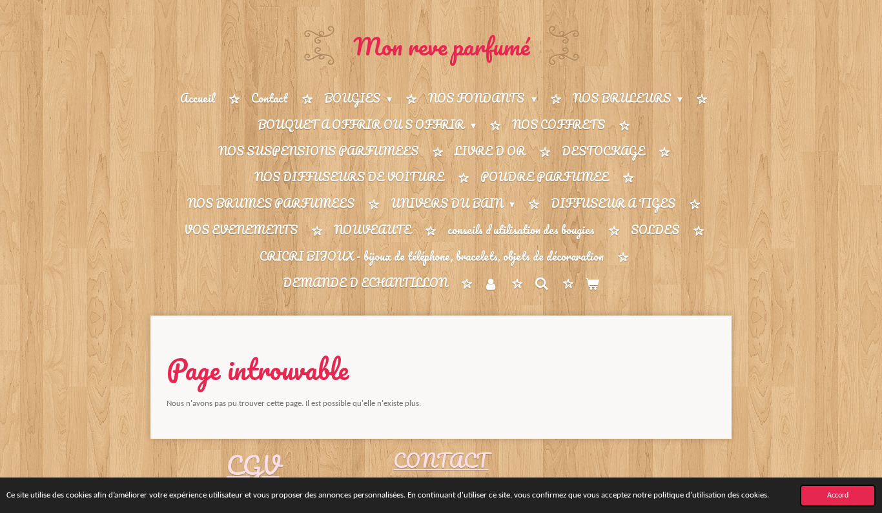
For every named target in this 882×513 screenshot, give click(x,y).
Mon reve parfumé (441, 46)
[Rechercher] (541, 283)
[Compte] (490, 283)
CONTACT (440, 460)
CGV (253, 465)
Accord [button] (837, 495)
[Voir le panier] (592, 283)
